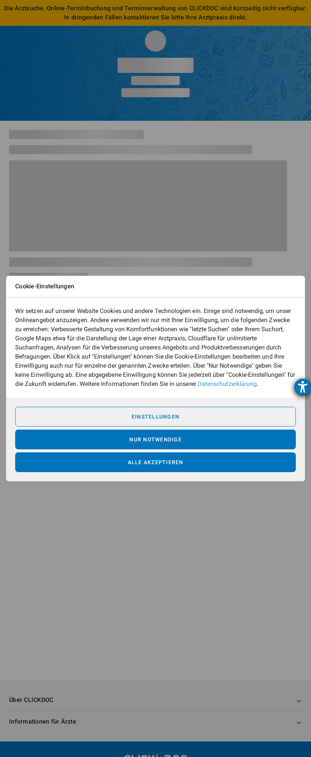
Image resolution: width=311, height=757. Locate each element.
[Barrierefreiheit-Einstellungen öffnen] (302, 387)
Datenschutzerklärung (227, 383)
